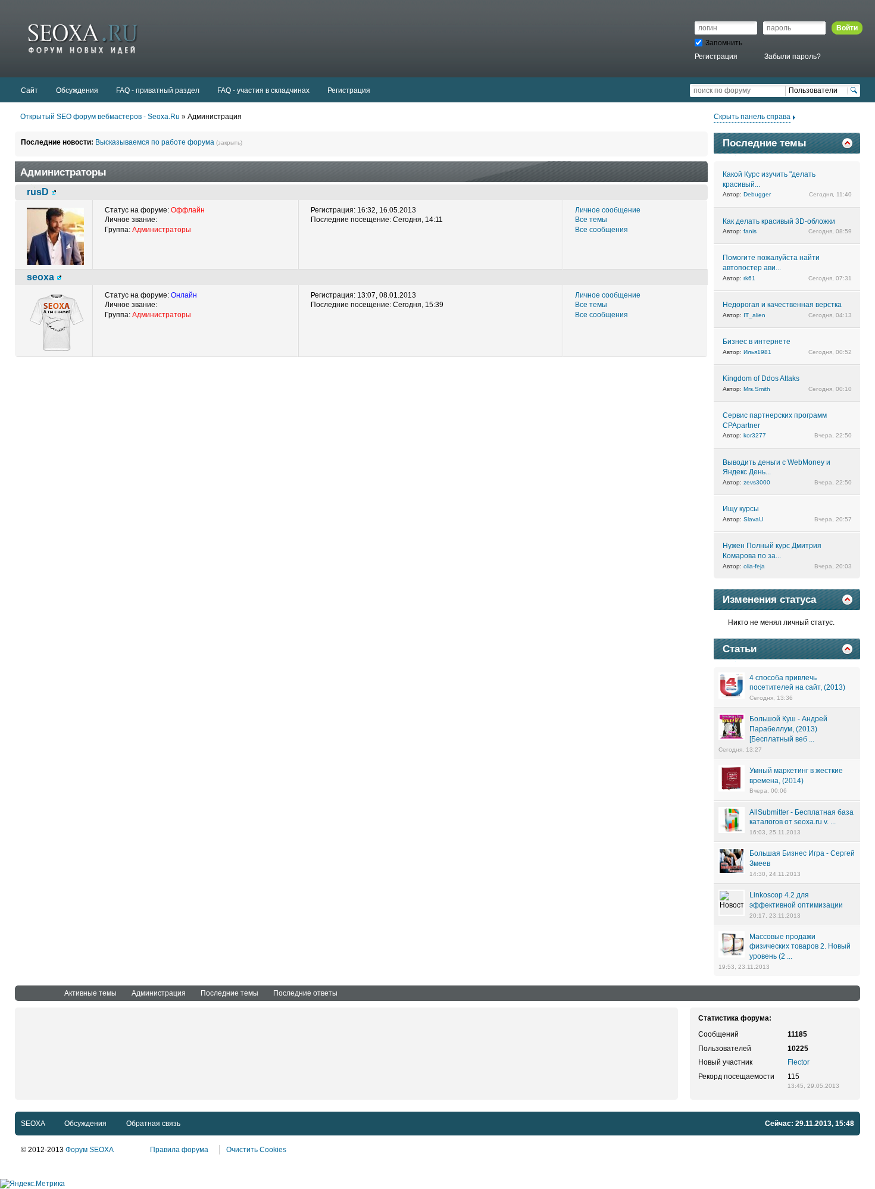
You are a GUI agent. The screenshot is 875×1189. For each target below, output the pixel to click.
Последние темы (229, 993)
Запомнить (723, 43)
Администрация (159, 993)
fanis (750, 231)
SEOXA (33, 1123)
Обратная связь (153, 1123)
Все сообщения (601, 230)
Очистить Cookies (256, 1150)
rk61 (749, 278)
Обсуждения (85, 1123)
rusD (38, 191)
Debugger (757, 194)
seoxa (40, 276)
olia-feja (754, 566)
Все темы (591, 219)
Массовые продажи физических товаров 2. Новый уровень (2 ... (800, 947)
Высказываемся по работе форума (154, 142)
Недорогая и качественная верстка (782, 305)
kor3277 (754, 435)
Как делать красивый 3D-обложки (779, 221)
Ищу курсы (741, 509)
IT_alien (754, 315)
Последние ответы (305, 993)
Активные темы (90, 993)
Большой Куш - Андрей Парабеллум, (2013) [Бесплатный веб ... (788, 729)
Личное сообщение (607, 210)
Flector (799, 1062)
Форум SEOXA (89, 1150)
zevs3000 (756, 482)
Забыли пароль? (792, 56)
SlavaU (753, 519)
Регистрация (716, 56)
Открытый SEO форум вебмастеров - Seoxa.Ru (100, 116)
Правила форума (179, 1150)
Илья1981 (757, 352)
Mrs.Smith (756, 389)
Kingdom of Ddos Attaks (761, 378)
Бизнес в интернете (756, 341)
